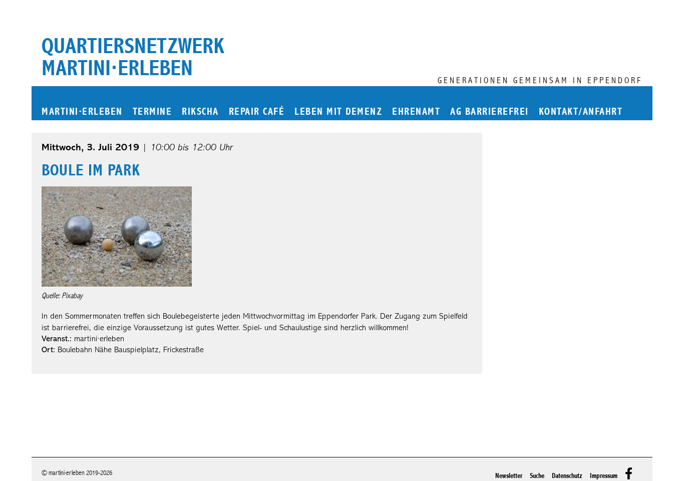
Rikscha (200, 112)
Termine (152, 112)
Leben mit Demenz (338, 112)
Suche (537, 475)
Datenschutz (567, 475)
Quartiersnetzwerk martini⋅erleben (133, 57)
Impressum (603, 475)
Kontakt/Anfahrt (581, 112)
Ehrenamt (416, 112)
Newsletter (508, 475)
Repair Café (257, 112)
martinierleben (82, 112)
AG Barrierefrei (489, 112)
